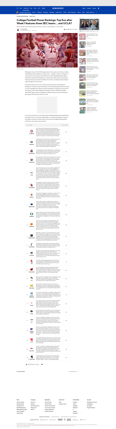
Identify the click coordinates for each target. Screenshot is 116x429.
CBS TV (33, 409)
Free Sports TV (20, 405)
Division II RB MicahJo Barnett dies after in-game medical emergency (92, 92)
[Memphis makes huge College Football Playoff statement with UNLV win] (82, 61)
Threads (75, 411)
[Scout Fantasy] (76, 419)
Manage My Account (92, 402)
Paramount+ (34, 407)
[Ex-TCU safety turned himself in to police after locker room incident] (82, 85)
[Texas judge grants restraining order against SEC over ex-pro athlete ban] (82, 102)
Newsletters (90, 404)
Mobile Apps (20, 413)
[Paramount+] (52, 419)
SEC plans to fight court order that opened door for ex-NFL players (92, 76)
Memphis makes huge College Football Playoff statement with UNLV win (92, 60)
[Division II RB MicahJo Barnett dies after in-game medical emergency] (82, 93)
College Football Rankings (22, 16)
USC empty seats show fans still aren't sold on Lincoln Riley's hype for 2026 (92, 52)
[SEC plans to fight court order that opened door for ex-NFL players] (82, 77)
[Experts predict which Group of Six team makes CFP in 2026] (82, 69)
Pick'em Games (20, 402)
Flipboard (75, 413)
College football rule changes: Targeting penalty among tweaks (91, 109)
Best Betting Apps (21, 407)
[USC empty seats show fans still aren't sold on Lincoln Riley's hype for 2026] (82, 53)
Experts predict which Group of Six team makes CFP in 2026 (92, 68)
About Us (33, 402)
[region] (89, 24)
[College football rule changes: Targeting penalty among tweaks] (82, 110)
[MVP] (69, 419)
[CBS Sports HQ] (55, 416)
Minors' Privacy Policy (50, 405)
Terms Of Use (48, 402)
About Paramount (35, 405)
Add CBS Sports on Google (71, 29)
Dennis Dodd (24, 29)
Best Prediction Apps (22, 409)
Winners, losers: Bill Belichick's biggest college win (91, 43)
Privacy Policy (48, 404)
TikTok (74, 404)
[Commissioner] (61, 419)
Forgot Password (91, 407)
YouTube (75, 402)
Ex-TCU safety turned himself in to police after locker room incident (92, 84)
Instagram (75, 405)
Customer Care (62, 404)
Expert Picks (32, 16)
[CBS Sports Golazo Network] (69, 416)
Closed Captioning (49, 408)
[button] (96, 12)
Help (60, 402)
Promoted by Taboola (72, 371)
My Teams (89, 405)
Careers (33, 404)
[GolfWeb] (83, 419)
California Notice (49, 410)
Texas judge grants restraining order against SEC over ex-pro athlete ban (92, 101)
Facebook (75, 407)
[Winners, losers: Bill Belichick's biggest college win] (82, 45)
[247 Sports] (34, 419)
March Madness (20, 411)
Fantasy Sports (20, 404)
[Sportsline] (44, 419)
